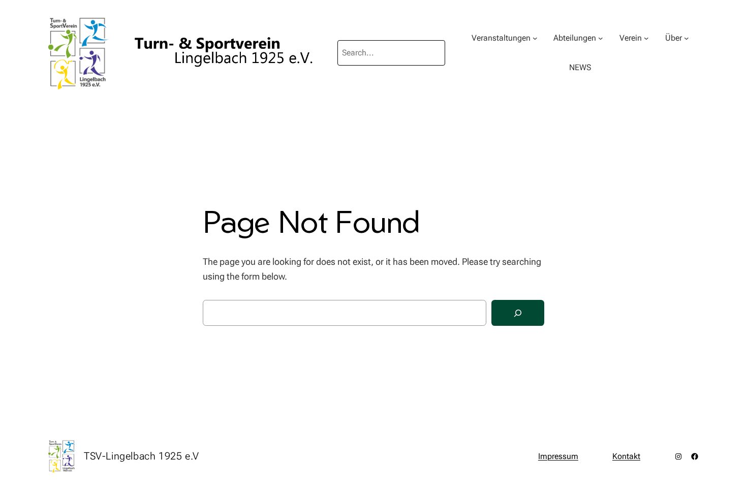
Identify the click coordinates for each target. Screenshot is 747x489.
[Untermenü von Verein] (646, 38)
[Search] (517, 313)
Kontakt (626, 456)
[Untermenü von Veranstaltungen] (535, 38)
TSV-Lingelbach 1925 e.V (141, 456)
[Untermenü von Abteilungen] (600, 38)
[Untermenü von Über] (686, 38)
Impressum (558, 456)
